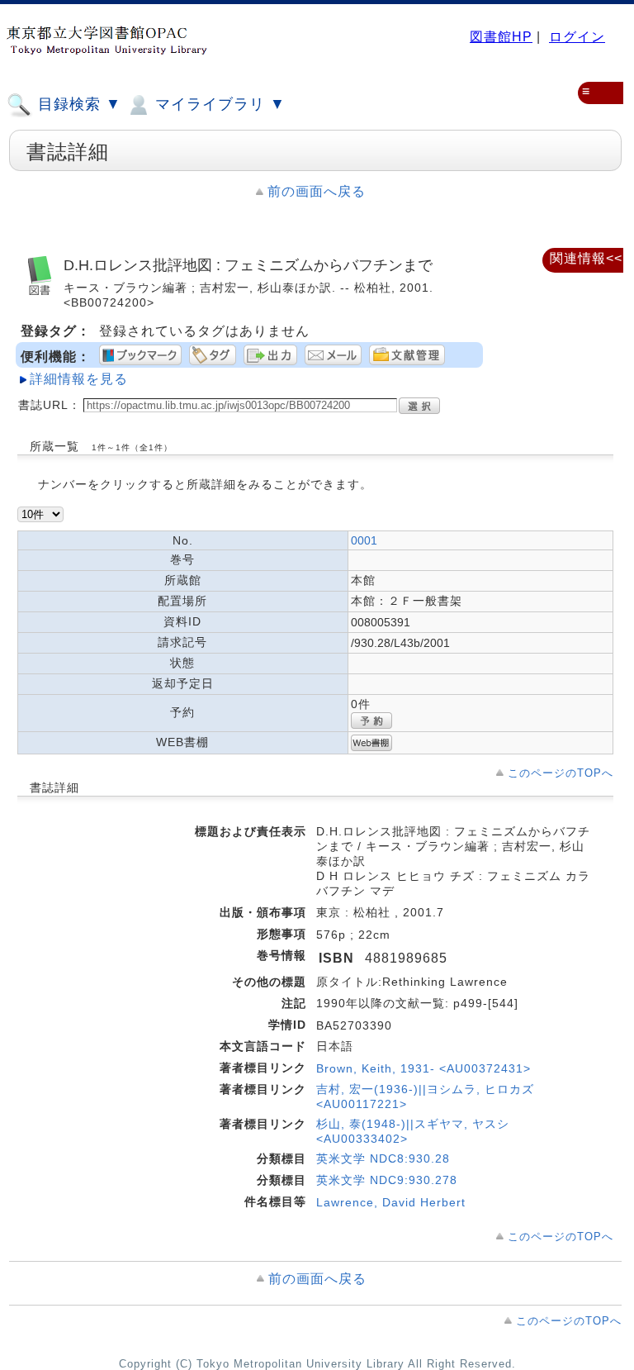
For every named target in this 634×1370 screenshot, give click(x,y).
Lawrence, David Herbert (391, 1202)
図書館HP (501, 37)
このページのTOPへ (560, 773)
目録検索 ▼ (77, 104)
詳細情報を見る (79, 379)
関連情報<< (586, 258)
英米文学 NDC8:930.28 (383, 1158)
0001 (364, 540)
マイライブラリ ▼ (218, 104)
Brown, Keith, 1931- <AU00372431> (423, 1068)
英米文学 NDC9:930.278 (386, 1180)
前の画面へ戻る (316, 191)
